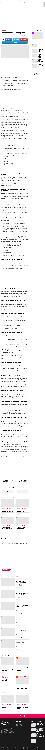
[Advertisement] (22, 16)
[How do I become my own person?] (22, 520)
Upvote (7, 491)
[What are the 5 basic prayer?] (34, 51)
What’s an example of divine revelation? (8, 3)
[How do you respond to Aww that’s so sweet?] (22, 661)
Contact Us (31, 748)
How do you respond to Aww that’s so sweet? (22, 669)
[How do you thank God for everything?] (8, 632)
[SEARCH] (41, 1)
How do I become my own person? (22, 528)
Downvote (22, 491)
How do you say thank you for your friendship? (7, 529)
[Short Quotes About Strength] (33, 741)
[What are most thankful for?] (34, 61)
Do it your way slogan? (5, 706)
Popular (17, 658)
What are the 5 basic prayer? (40, 50)
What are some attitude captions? (21, 643)
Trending (33, 33)
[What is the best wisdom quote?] (34, 66)
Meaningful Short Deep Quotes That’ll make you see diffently (39, 730)
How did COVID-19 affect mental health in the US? (22, 707)
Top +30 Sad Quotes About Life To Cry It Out (40, 724)
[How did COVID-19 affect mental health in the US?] (22, 699)
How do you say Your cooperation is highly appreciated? (7, 669)
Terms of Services (37, 747)
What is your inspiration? (5, 679)
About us (31, 747)
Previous (0, 4)
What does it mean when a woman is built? (40, 46)
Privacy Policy (25, 748)
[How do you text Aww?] (37, 35)
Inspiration (9, 508)
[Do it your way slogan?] (7, 699)
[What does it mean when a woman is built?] (34, 45)
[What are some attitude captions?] (8, 644)
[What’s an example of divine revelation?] (7, 503)
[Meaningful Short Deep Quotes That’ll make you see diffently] (33, 729)
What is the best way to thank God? (32, 3)
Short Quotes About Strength (39, 740)
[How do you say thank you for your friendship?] (7, 520)
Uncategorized (5, 677)
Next (44, 4)
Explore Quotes (25, 747)
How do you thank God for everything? (21, 631)
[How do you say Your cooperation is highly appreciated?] (7, 661)
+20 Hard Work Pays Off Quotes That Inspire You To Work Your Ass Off (40, 735)
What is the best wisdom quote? (40, 65)
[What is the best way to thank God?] (24, 2)
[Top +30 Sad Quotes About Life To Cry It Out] (33, 725)
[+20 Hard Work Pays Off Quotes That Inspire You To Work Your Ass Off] (33, 735)
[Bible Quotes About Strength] (22, 680)
